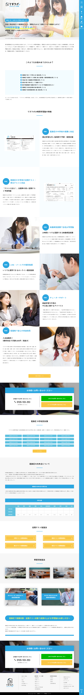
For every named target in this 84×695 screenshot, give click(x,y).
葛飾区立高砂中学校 (13, 439)
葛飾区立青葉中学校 (65, 435)
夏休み (51, 679)
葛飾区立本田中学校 (13, 435)
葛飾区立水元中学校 (48, 435)
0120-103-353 (23, 402)
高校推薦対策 (37, 689)
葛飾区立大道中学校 (13, 445)
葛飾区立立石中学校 (65, 445)
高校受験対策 (53, 683)
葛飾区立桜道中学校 (31, 442)
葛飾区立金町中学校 (31, 435)
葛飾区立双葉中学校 (65, 442)
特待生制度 (24, 685)
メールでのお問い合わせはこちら (57, 404)
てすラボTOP (7, 38)
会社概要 (65, 682)
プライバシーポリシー (68, 684)
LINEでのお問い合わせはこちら (56, 398)
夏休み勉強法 (39, 573)
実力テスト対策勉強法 (20, 546)
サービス (81, 8)
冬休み (51, 677)
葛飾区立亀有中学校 (48, 445)
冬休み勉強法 (64, 573)
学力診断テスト (81, 23)
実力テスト (37, 683)
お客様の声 (66, 678)
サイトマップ (66, 680)
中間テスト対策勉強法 (20, 538)
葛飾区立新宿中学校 (31, 439)
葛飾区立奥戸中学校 (48, 439)
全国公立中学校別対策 (15, 38)
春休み (51, 681)
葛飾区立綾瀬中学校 (65, 439)
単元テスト (37, 685)
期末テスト (37, 681)
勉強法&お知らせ (67, 677)
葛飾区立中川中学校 (13, 442)
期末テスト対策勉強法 (58, 538)
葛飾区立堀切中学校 (48, 442)
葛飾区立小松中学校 (31, 445)
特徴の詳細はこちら (39, 376)
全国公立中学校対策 (39, 687)
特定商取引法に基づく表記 (69, 686)
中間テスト (37, 679)
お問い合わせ (81, 28)
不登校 (23, 681)
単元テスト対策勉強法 (58, 546)
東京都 (21, 38)
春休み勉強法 (15, 573)
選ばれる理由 (81, 18)
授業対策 (36, 677)
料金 (81, 13)
